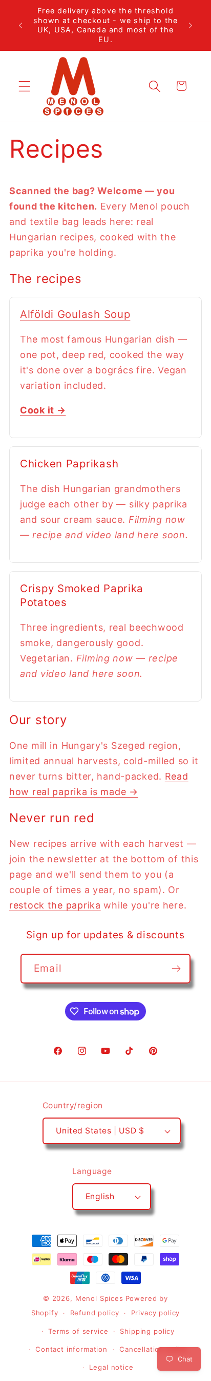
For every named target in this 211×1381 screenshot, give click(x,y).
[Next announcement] (190, 25)
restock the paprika (55, 905)
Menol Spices (99, 1298)
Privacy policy (155, 1313)
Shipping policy (147, 1331)
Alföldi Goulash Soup (75, 314)
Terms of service (78, 1331)
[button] (24, 86)
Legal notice (111, 1367)
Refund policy (94, 1313)
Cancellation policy (153, 1349)
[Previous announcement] (20, 25)
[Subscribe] (175, 968)
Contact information (71, 1349)
